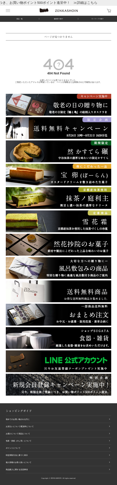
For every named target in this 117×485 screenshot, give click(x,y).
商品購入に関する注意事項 (17, 469)
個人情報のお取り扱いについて (18, 462)
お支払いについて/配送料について (20, 426)
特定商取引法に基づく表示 (17, 455)
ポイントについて (13, 448)
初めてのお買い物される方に (18, 419)
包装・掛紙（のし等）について (18, 441)
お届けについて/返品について (18, 434)
